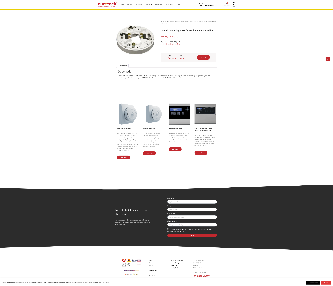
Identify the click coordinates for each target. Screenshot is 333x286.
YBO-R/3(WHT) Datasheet (169, 37)
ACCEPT (325, 282)
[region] (166, 282)
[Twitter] (234, 5)
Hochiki (187, 21)
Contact (178, 4)
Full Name (170, 198)
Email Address (171, 213)
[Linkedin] (234, 6)
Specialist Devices (179, 21)
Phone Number (172, 221)
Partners (148, 4)
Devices (172, 21)
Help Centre (169, 4)
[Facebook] (234, 3)
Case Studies (159, 4)
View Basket (227, 5)
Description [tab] (123, 65)
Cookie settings (313, 282)
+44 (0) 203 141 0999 (207, 6)
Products (138, 4)
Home (122, 4)
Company (170, 206)
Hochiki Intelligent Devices (196, 21)
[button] (151, 23)
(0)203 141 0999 (176, 58)
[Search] (328, 59)
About (129, 4)
